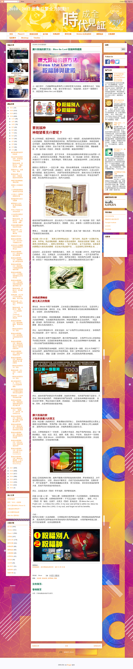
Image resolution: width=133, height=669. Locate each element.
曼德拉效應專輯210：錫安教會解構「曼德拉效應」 (17, 323)
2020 (12, 110)
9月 (13, 127)
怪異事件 (12, 38)
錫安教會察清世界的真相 (17, 153)
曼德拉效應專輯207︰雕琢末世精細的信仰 (16, 353)
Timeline (37, 38)
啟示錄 (45, 34)
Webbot (10, 530)
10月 (13, 124)
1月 (13, 150)
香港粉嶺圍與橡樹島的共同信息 (17, 226)
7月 (13, 133)
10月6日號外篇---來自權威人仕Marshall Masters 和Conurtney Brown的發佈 (119, 77)
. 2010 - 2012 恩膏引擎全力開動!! (38, 8)
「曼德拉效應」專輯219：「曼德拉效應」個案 (17, 220)
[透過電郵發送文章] (46, 575)
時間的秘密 (11, 499)
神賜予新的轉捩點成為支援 (17, 181)
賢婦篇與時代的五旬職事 (17, 199)
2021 (12, 108)
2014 (12, 476)
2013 (12, 479)
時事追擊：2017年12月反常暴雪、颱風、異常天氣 (17, 296)
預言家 (9, 559)
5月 (13, 138)
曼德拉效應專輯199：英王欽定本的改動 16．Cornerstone (16, 451)
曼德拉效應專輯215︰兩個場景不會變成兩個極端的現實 (17, 266)
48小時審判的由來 (13, 512)
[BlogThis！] (52, 576)
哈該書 (39, 578)
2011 (11, 485)
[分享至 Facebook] (56, 576)
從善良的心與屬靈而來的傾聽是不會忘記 (17, 247)
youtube (107, 226)
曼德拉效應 (34, 34)
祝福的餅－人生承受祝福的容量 (17, 396)
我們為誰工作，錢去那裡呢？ (119, 150)
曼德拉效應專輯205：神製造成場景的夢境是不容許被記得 (17, 402)
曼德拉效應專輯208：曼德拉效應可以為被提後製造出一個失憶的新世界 (17, 345)
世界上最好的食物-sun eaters (119, 101)
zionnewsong (109, 216)
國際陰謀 (99, 34)
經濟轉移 (50, 578)
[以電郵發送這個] (50, 576)
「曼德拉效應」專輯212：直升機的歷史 (17, 290)
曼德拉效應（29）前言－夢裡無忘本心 (17, 303)
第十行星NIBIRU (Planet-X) (16, 505)
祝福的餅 (44, 578)
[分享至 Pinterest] (58, 576)
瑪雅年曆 (10, 573)
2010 (12, 488)
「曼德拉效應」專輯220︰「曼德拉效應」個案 (17, 165)
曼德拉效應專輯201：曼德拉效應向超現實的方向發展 (17, 435)
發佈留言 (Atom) (69, 652)
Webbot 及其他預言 (83, 34)
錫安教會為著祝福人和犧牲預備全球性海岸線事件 (17, 391)
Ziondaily (108, 229)
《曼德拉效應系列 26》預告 (17, 329)
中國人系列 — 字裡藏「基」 (119, 123)
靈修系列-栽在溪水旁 (112, 219)
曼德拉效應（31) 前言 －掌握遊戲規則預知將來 (17, 176)
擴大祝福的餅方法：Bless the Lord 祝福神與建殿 (16, 383)
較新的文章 (35, 646)
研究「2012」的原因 (14, 502)
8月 (13, 130)
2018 (12, 116)
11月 (13, 121)
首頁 (11, 34)
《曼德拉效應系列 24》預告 (17, 377)
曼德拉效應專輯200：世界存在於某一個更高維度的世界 (17, 443)
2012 (12, 482)
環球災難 (68, 34)
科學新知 (10, 556)
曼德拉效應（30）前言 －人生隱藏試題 (17, 231)
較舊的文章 (97, 646)
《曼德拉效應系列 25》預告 (17, 366)
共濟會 (9, 536)
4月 (13, 141)
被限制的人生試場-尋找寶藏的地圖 (16, 205)
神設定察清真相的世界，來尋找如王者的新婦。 (17, 158)
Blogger (69, 665)
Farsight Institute (110, 222)
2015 (12, 473)
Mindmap (24, 38)
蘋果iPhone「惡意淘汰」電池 (17, 170)
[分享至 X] (54, 576)
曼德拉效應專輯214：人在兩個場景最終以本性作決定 (17, 275)
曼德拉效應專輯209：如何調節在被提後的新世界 (17, 336)
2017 (12, 468)
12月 (13, 119)
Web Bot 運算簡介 (13, 515)
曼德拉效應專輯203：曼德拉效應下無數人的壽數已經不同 (17, 418)
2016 (12, 471)
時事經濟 (56, 34)
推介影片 (10, 566)
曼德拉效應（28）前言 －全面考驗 (17, 372)
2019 (12, 113)
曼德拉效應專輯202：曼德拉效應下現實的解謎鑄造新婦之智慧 (17, 427)
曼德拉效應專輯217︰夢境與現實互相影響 (16, 253)
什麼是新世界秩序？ (14, 509)
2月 (13, 147)
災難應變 (111, 34)
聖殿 (55, 578)
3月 (13, 144)
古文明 (9, 563)
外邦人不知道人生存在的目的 (17, 210)
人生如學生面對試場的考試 (17, 215)
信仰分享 (10, 540)
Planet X (21, 34)
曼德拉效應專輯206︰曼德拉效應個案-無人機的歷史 (16, 360)
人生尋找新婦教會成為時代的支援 (17, 190)
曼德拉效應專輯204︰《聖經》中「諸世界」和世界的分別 (17, 410)
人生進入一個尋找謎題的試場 (17, 195)
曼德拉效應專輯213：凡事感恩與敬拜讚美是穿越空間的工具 (17, 283)
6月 (13, 136)
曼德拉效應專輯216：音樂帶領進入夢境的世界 (17, 259)
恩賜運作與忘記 (16, 236)
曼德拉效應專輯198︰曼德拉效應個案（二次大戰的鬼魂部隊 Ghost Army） (17, 460)
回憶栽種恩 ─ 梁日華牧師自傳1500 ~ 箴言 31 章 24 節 (48, 567)
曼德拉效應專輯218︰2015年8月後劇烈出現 (16, 240)
